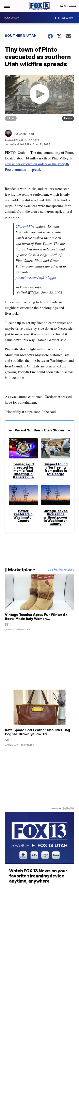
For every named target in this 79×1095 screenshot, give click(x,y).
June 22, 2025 (51, 292)
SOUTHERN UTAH (21, 36)
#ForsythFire (25, 226)
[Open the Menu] (7, 6)
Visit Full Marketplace (61, 569)
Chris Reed (26, 134)
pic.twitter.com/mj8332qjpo (36, 277)
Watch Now (67, 6)
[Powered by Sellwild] (68, 808)
